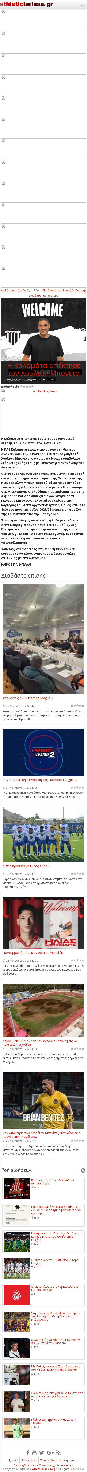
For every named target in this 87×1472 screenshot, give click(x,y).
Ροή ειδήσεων (17, 1170)
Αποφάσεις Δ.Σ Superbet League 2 (28, 698)
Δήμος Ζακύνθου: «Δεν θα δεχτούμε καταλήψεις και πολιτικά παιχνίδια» (40, 1042)
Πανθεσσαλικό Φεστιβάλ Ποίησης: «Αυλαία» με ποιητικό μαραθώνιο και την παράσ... (56, 1210)
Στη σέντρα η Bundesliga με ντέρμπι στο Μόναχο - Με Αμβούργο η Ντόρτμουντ (55, 1316)
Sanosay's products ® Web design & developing (43, 1465)
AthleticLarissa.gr (44, 1469)
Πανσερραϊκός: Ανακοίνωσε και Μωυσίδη (33, 953)
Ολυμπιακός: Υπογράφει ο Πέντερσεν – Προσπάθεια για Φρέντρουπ (57, 1394)
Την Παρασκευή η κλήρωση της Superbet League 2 (39, 780)
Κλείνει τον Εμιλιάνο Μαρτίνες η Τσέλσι (53, 1421)
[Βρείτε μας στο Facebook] (27, 1452)
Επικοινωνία (29, 1460)
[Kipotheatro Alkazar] (43, 391)
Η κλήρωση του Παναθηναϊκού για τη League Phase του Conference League (56, 1236)
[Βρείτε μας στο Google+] (50, 1452)
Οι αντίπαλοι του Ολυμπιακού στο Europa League (55, 1288)
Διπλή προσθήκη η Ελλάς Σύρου (26, 866)
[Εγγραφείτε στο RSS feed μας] (58, 1452)
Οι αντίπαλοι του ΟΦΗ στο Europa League (55, 1261)
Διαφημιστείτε (69, 1460)
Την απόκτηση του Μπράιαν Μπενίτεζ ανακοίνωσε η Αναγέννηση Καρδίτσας (41, 1134)
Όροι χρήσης (48, 1460)
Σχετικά (13, 1460)
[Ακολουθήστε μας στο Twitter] (41, 1452)
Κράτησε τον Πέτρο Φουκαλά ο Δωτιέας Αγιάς (52, 1181)
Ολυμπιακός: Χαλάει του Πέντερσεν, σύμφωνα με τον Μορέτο (56, 1341)
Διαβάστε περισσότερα (43, 296)
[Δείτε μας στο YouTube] (34, 1452)
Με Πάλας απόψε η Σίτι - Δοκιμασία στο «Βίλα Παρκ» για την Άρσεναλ (55, 1368)
